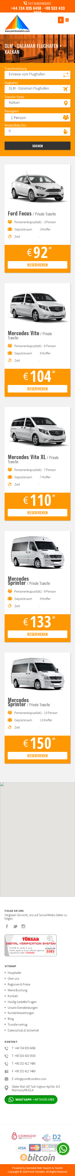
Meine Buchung (17, 990)
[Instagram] (23, 926)
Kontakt (13, 996)
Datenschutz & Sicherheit (23, 1030)
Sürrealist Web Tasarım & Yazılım (44, 1168)
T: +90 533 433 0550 (23, 1056)
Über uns (13, 978)
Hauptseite (14, 972)
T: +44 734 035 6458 (23, 1048)
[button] (38, 75)
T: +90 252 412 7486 (23, 1063)
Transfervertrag (17, 1024)
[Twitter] (15, 926)
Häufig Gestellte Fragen (22, 1001)
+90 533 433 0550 (49, 10)
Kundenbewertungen (21, 1012)
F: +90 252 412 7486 (23, 1071)
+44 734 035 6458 (26, 8)
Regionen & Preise (19, 984)
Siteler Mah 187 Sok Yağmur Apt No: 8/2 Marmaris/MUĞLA (36, 1088)
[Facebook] (7, 926)
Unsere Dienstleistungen (23, 1007)
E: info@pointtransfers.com (29, 1079)
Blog (11, 1018)
